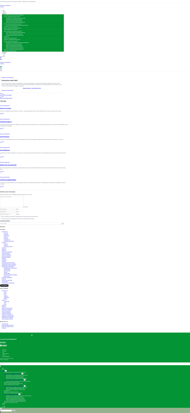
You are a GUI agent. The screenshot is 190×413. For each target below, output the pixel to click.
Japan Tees (6, 238)
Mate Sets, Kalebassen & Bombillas (10, 274)
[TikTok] (6, 345)
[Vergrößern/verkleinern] (3, 363)
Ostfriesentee (6, 297)
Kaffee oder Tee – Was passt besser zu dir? (11, 402)
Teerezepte (4, 327)
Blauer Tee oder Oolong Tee (7, 308)
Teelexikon (4, 52)
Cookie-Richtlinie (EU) (6, 356)
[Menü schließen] (0, 366)
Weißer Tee (4, 250)
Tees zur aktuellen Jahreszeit (7, 318)
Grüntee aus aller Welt (8, 246)
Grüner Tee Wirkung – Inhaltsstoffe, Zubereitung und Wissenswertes (15, 32)
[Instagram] (1, 345)
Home (3, 10)
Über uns (4, 12)
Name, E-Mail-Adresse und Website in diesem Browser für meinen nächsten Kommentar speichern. (19, 216)
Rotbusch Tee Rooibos (6, 257)
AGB (3, 352)
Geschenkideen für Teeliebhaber (8, 266)
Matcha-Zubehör (7, 273)
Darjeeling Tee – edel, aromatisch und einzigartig (11, 26)
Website (17, 214)
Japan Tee (6, 245)
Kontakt (4, 53)
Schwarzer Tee (4, 231)
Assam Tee (6, 233)
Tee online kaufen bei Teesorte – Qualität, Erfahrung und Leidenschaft (15, 372)
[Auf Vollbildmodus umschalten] (2, 363)
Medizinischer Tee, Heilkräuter (7, 317)
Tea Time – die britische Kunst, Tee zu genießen (10, 29)
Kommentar (25, 206)
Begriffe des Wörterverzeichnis (7, 325)
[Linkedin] (4, 345)
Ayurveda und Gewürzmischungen (8, 262)
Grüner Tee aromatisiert (6, 310)
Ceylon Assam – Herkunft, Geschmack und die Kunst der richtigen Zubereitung (17, 25)
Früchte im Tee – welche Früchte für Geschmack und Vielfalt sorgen (13, 49)
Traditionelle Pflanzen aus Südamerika (9, 264)
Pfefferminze (11, 90)
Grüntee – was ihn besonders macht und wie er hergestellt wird (14, 386)
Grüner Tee (4, 242)
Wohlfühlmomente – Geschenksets (10, 268)
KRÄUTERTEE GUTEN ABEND (6, 94)
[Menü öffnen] (1, 70)
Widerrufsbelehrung (5, 353)
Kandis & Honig (7, 276)
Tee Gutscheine (5, 281)
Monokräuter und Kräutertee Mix (8, 77)
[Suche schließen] (1, 408)
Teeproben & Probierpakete (7, 277)
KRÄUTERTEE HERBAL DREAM (6, 98)
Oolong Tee (4, 247)
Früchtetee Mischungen (6, 312)
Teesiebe (5, 272)
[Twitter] (3, 345)
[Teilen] (1, 363)
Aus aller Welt (6, 301)
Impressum (4, 349)
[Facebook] (2, 345)
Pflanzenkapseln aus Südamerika (8, 282)
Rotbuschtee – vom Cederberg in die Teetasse (10, 38)
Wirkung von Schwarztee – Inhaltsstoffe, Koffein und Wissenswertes (15, 22)
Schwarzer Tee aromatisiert (7, 251)
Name (17, 209)
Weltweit (5, 298)
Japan (5, 304)
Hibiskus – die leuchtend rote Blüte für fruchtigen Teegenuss (14, 46)
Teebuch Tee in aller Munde (7, 280)
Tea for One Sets (7, 270)
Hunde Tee (4, 278)
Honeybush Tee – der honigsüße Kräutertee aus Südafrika (12, 39)
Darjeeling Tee (6, 235)
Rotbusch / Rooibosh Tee (6, 313)
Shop (1, 59)
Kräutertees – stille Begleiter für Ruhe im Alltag (11, 394)
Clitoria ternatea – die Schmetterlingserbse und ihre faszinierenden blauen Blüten (17, 42)
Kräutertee (4, 261)
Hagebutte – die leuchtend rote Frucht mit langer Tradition (14, 45)
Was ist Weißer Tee (6, 36)
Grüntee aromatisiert (6, 253)
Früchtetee (4, 258)
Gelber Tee (4, 249)
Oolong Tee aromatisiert (6, 254)
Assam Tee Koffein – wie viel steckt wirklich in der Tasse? (14, 19)
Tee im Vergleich (5, 323)
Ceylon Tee (6, 234)
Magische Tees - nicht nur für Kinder (8, 265)
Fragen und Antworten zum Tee (7, 326)
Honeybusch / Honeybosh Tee (7, 314)
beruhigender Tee (5, 90)
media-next (6, 359)
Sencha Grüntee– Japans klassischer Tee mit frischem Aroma (14, 35)
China (5, 294)
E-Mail (17, 211)
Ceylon (5, 293)
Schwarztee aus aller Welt (9, 241)
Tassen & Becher (7, 269)
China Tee (6, 237)
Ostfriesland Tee (7, 239)
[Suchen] (63, 223)
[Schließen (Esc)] (0, 363)
